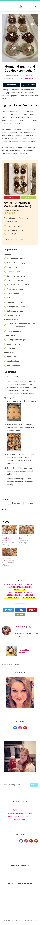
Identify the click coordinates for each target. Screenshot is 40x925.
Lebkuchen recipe (29, 598)
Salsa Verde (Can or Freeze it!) (20, 816)
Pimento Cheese (20, 820)
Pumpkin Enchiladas (20, 807)
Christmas (33, 78)
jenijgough (18, 75)
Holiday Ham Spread (24, 651)
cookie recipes (31, 584)
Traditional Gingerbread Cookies (6, 538)
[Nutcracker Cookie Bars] (26, 529)
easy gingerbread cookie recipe (20, 587)
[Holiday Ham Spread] (11, 651)
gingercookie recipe (14, 595)
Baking (25, 78)
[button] (3, 7)
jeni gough (29, 595)
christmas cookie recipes (13, 584)
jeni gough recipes (12, 598)
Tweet (10, 610)
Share (22, 610)
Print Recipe (30, 84)
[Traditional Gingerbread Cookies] (9, 529)
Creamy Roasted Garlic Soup (20, 813)
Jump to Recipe (12, 84)
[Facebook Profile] (27, 627)
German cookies (20, 590)
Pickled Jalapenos (20, 810)
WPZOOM (35, 921)
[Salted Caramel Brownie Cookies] (9, 552)
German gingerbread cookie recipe (20, 592)
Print (21, 614)
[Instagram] (30, 627)
